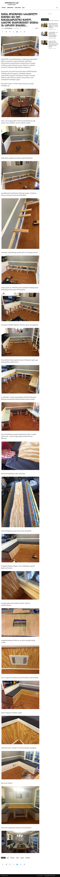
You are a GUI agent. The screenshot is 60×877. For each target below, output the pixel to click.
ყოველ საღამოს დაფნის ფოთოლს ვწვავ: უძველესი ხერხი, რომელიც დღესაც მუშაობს (54, 44)
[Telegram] (17, 31)
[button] (57, 7)
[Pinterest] (9, 31)
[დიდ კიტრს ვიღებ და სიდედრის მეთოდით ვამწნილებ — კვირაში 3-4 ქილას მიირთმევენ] (44, 25)
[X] (6, 31)
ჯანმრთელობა (10, 7)
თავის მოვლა (18, 7)
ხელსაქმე (28, 857)
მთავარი (4, 7)
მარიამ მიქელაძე (8, 28)
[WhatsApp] (13, 31)
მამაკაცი (12, 857)
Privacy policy (40, 875)
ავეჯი (8, 857)
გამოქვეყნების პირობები (49, 875)
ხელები (22, 857)
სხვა (23, 7)
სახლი (17, 857)
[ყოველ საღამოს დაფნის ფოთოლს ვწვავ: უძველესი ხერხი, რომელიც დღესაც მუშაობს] (44, 42)
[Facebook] (2, 31)
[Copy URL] (24, 31)
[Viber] (20, 31)
